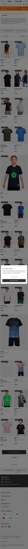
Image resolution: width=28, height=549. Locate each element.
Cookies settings (14, 276)
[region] (14, 274)
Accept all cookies (14, 280)
